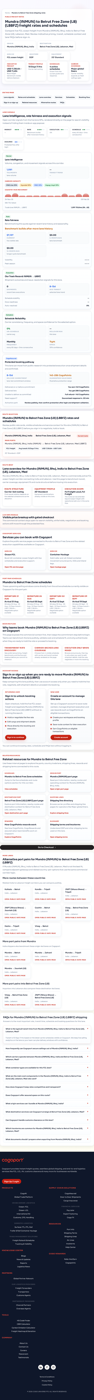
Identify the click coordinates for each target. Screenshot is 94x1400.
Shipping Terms (70, 1233)
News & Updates (23, 1259)
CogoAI (23, 1193)
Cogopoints (70, 1263)
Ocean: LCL (23, 1210)
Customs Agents (23, 1295)
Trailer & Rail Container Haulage (23, 1231)
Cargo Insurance (70, 1201)
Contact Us (23, 1347)
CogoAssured (70, 1193)
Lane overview (45, 97)
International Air (23, 1214)
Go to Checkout (46, 847)
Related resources (29, 102)
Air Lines (70, 1240)
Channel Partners (23, 1305)
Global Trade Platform (23, 1197)
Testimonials (23, 1358)
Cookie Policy (47, 1385)
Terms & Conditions (47, 1377)
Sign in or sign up (11, 102)
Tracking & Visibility (23, 1244)
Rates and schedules (26, 97)
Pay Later (70, 1210)
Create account (61, 737)
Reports (23, 1263)
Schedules (70, 97)
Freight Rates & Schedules (23, 1240)
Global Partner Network (23, 1279)
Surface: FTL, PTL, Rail (24, 1227)
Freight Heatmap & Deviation (23, 1331)
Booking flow (84, 97)
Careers (23, 1350)
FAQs (62, 102)
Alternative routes (48, 102)
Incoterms (70, 1244)
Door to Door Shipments (70, 1197)
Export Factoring (70, 1214)
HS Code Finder (23, 1321)
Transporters (23, 1292)
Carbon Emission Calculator (23, 1328)
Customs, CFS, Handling (23, 1218)
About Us (23, 1343)
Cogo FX (70, 1218)
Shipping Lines (70, 1237)
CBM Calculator (23, 1324)
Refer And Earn (70, 1259)
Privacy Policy (47, 1381)
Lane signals (9, 97)
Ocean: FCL (23, 1207)
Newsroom (23, 1354)
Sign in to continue (15, 737)
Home (7, 13)
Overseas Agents (23, 1309)
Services (58, 97)
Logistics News (23, 1267)
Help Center (70, 1247)
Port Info (70, 1229)
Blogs (23, 1256)
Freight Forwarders (23, 1288)
